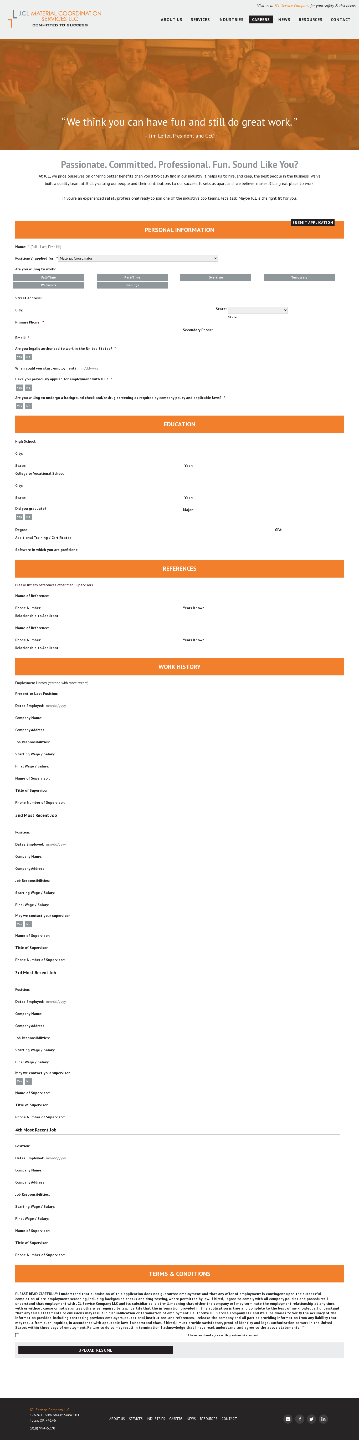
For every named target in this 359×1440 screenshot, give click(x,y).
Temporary (299, 277)
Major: (188, 509)
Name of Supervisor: (32, 778)
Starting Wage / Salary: (35, 754)
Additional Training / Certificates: (43, 537)
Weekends (48, 285)
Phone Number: (28, 607)
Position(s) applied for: (36, 258)
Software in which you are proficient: (46, 549)
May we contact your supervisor (42, 915)
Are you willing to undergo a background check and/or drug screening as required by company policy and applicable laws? (120, 397)
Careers (261, 19)
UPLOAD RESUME (95, 1350)
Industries (231, 19)
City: (19, 310)
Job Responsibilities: (32, 742)
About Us (171, 19)
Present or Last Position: (36, 693)
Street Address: (28, 298)
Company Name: (28, 717)
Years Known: (194, 607)
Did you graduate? (31, 508)
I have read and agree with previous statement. (223, 1335)
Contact (341, 19)
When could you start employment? (45, 368)
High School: (25, 441)
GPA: (278, 529)
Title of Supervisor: (31, 790)
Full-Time (48, 277)
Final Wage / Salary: (32, 766)
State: (221, 308)
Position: (22, 832)
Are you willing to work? (35, 269)
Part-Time (132, 277)
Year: (188, 465)
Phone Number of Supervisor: (40, 802)
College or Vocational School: (39, 473)
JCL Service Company (292, 5)
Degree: (21, 529)
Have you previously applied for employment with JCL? (63, 379)
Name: (22, 246)
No (28, 357)
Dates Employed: (29, 705)
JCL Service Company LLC (49, 1409)
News (284, 19)
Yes (19, 357)
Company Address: (30, 729)
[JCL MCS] (54, 19)
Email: (22, 337)
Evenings (132, 285)
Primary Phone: (29, 322)
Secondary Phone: (198, 329)
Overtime (216, 277)
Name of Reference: (32, 595)
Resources (310, 19)
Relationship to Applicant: (37, 615)
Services (200, 19)
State (232, 317)
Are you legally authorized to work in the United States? (65, 348)
